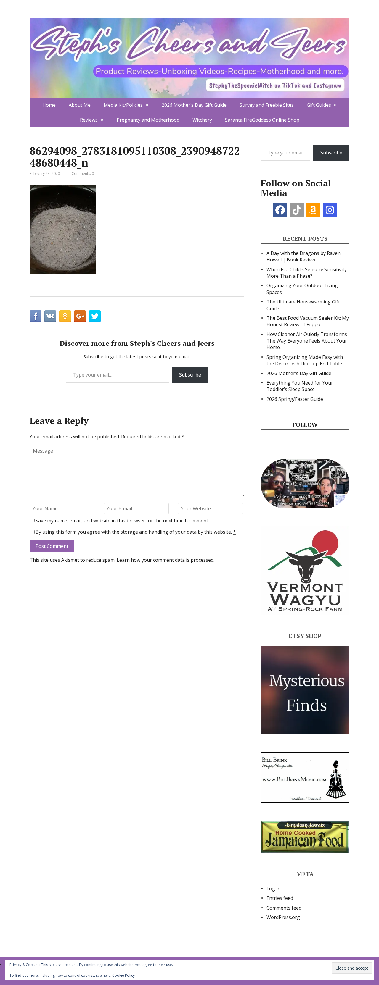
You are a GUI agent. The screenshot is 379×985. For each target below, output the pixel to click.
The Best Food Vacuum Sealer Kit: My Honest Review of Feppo (307, 321)
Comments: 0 (83, 173)
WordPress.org (283, 917)
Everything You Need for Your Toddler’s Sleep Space (299, 386)
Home (49, 105)
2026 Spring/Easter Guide (294, 399)
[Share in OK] (65, 316)
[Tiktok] (297, 210)
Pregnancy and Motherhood (148, 120)
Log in (273, 888)
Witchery (202, 120)
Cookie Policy (123, 975)
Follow (305, 425)
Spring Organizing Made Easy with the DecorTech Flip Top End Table (304, 360)
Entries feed (279, 898)
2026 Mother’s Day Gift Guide (194, 105)
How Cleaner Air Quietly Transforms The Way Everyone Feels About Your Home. (306, 341)
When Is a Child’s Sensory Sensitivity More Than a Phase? (306, 272)
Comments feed (283, 908)
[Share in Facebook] (35, 316)
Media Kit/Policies (123, 105)
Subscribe (190, 375)
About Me (80, 105)
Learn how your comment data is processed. (165, 560)
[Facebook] (280, 210)
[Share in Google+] (80, 316)
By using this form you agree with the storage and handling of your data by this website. (136, 532)
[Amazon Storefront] (313, 210)
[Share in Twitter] (95, 316)
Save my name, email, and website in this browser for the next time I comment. (122, 520)
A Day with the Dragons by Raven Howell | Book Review (303, 256)
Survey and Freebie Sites (267, 105)
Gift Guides (319, 105)
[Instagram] (330, 210)
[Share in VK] (50, 316)
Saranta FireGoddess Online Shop (262, 120)
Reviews (89, 120)
